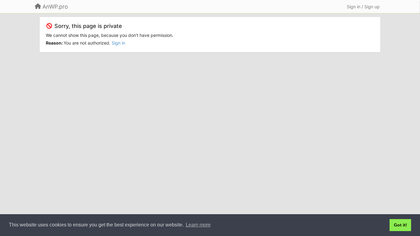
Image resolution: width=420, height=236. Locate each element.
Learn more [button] (198, 224)
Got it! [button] (400, 224)
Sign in (118, 42)
